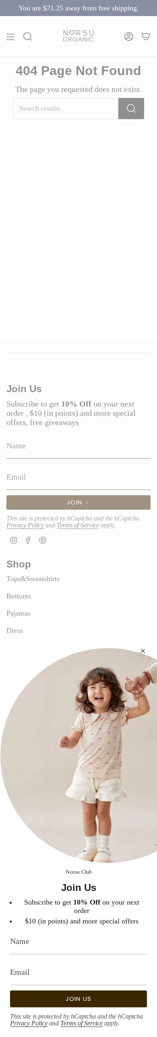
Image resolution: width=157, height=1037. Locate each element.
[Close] (143, 651)
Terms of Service (81, 1023)
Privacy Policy (29, 1023)
